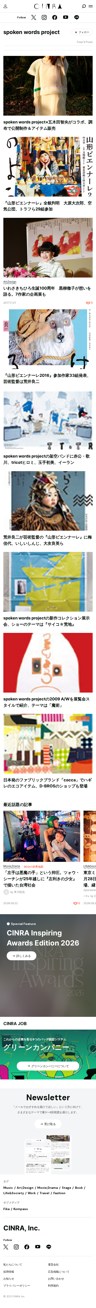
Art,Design (25, 1187)
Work (32, 1193)
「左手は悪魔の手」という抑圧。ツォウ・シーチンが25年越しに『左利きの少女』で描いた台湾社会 (41, 878)
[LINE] (76, 18)
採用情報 (8, 1271)
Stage (66, 1187)
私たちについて (12, 1264)
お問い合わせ (56, 1278)
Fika (6, 1208)
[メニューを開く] (90, 6)
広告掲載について (58, 1271)
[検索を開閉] (84, 6)
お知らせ (8, 1278)
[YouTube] (66, 17)
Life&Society (13, 1193)
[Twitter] (33, 18)
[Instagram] (44, 18)
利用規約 (53, 1285)
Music (8, 1187)
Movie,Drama (47, 1187)
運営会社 (53, 1264)
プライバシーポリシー (16, 1285)
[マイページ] (5, 6)
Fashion (59, 1193)
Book (79, 1187)
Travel (44, 1193)
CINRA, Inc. (21, 1228)
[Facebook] (54, 18)
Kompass (20, 1208)
